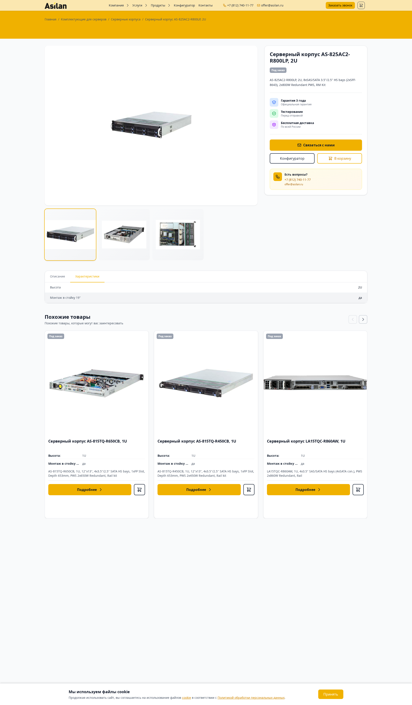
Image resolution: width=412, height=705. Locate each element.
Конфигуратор (184, 5)
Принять (330, 694)
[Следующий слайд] (363, 319)
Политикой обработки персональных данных (251, 698)
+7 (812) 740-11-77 (240, 5)
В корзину (342, 158)
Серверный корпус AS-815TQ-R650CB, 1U (87, 441)
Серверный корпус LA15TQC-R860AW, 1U (306, 441)
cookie (186, 698)
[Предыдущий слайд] (352, 319)
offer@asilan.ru (272, 5)
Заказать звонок (340, 5)
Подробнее (87, 489)
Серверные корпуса (126, 19)
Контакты (205, 5)
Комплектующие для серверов (83, 19)
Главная (50, 19)
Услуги (137, 5)
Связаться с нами (319, 145)
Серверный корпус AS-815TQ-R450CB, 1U (197, 441)
